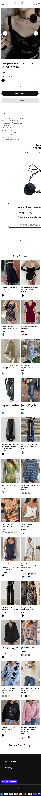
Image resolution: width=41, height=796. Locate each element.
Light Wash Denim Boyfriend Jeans (27, 367)
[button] (36, 33)
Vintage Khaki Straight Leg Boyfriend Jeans (9, 367)
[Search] (34, 4)
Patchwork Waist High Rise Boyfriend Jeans (29, 406)
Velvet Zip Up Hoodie (8, 485)
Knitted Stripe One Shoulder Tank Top (8, 525)
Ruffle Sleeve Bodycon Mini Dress (29, 327)
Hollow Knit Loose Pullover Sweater (27, 648)
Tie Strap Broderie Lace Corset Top (29, 525)
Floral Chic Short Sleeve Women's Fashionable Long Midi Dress (29, 565)
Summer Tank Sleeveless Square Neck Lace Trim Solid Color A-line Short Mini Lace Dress (10, 566)
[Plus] (37, 86)
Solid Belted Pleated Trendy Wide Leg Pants (9, 609)
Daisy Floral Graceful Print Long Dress (28, 609)
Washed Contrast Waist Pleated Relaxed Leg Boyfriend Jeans (9, 446)
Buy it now (21, 101)
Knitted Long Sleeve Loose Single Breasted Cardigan (29, 729)
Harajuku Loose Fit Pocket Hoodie (8, 728)
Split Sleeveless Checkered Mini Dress (9, 327)
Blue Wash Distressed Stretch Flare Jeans (29, 445)
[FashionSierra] (20, 4)
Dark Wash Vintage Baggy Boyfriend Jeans (10, 406)
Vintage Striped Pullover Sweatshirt (30, 486)
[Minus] (4, 86)
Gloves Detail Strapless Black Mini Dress (29, 288)
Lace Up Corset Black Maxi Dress (9, 288)
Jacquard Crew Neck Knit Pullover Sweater (30, 689)
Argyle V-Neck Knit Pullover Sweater (8, 689)
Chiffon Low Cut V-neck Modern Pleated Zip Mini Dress (10, 649)
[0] (37, 4)
